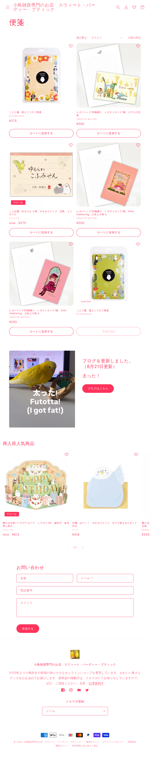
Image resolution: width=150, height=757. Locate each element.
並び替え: (82, 37)
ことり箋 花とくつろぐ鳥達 (25, 112)
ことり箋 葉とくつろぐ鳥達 (92, 310)
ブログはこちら (98, 388)
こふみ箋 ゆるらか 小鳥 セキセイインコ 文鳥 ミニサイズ (40, 213)
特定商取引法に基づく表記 (85, 745)
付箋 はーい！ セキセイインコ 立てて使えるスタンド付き (104, 524)
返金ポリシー (92, 742)
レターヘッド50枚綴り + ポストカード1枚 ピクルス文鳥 (108, 114)
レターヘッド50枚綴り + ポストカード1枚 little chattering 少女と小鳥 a (37, 312)
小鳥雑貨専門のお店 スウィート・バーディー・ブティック (52, 742)
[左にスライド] (67, 547)
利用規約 (132, 742)
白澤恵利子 (96, 683)
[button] (8, 7)
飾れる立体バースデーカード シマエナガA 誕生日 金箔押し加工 (36, 524)
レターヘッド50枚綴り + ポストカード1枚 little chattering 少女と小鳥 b (105, 213)
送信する (28, 628)
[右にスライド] (83, 547)
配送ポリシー (62, 745)
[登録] (104, 711)
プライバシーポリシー (113, 742)
